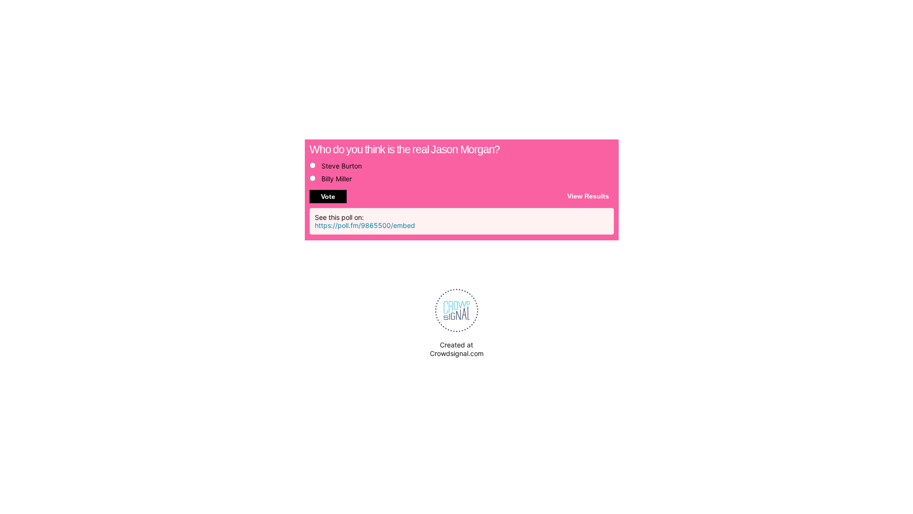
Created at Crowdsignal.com (457, 349)
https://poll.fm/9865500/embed (365, 225)
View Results (588, 195)
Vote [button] (328, 196)
